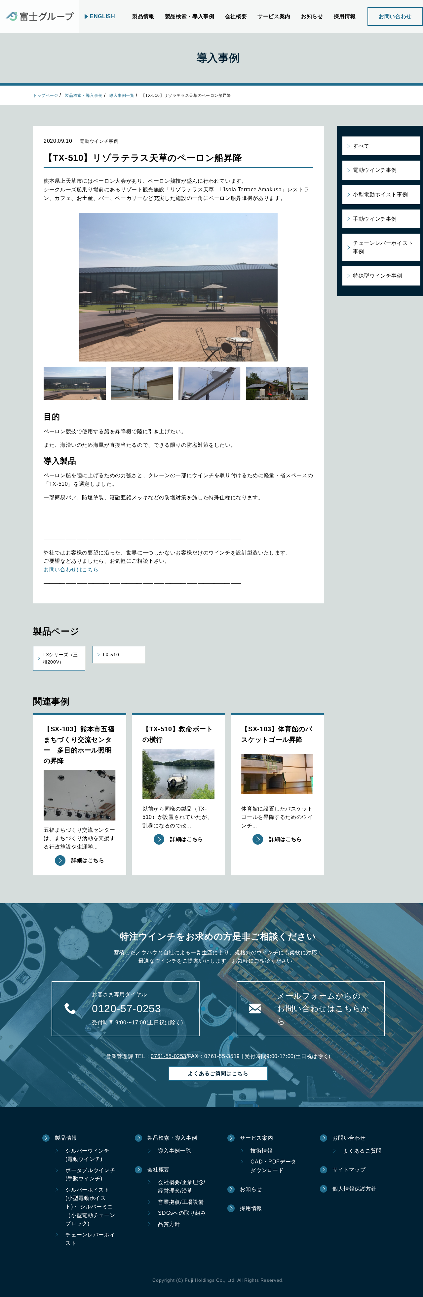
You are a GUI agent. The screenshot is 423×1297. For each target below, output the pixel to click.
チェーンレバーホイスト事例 (383, 247)
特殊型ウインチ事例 (378, 276)
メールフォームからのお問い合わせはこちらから (323, 1008)
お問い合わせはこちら (71, 569)
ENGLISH (102, 16)
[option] (178, 287)
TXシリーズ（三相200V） (60, 658)
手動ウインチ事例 (375, 219)
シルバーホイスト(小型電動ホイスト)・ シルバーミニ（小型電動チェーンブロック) (90, 1206)
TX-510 (110, 654)
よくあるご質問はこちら (218, 1073)
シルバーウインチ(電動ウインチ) (87, 1155)
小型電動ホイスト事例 (380, 194)
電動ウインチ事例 (375, 170)
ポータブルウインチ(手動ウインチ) (90, 1174)
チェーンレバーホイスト (90, 1239)
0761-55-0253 (168, 1056)
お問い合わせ (395, 16)
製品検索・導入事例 (83, 95)
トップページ (45, 95)
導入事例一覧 (122, 95)
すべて (361, 146)
